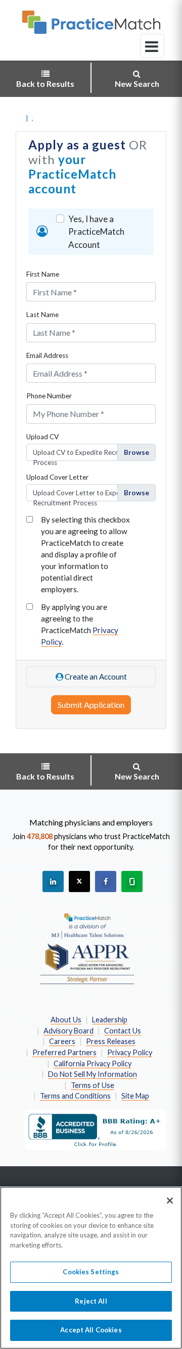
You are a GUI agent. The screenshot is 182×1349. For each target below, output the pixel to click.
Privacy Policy (129, 1052)
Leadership (109, 1019)
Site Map (135, 1096)
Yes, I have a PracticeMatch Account (96, 232)
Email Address (47, 355)
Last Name (42, 314)
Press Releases (110, 1041)
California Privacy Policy (92, 1063)
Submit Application (91, 704)
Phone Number (49, 396)
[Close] (170, 1200)
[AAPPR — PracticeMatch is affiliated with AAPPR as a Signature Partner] (87, 948)
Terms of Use (92, 1085)
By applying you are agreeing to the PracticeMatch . (79, 624)
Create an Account (95, 676)
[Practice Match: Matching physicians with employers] (91, 22)
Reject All (91, 1301)
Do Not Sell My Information (92, 1074)
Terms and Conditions (75, 1096)
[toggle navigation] (152, 46)
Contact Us (122, 1030)
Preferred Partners (64, 1052)
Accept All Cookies (90, 1330)
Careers (62, 1041)
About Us (66, 1019)
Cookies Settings (91, 1272)
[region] (91, 1267)
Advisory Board (68, 1030)
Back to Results (45, 83)
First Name (42, 274)
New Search (137, 83)
